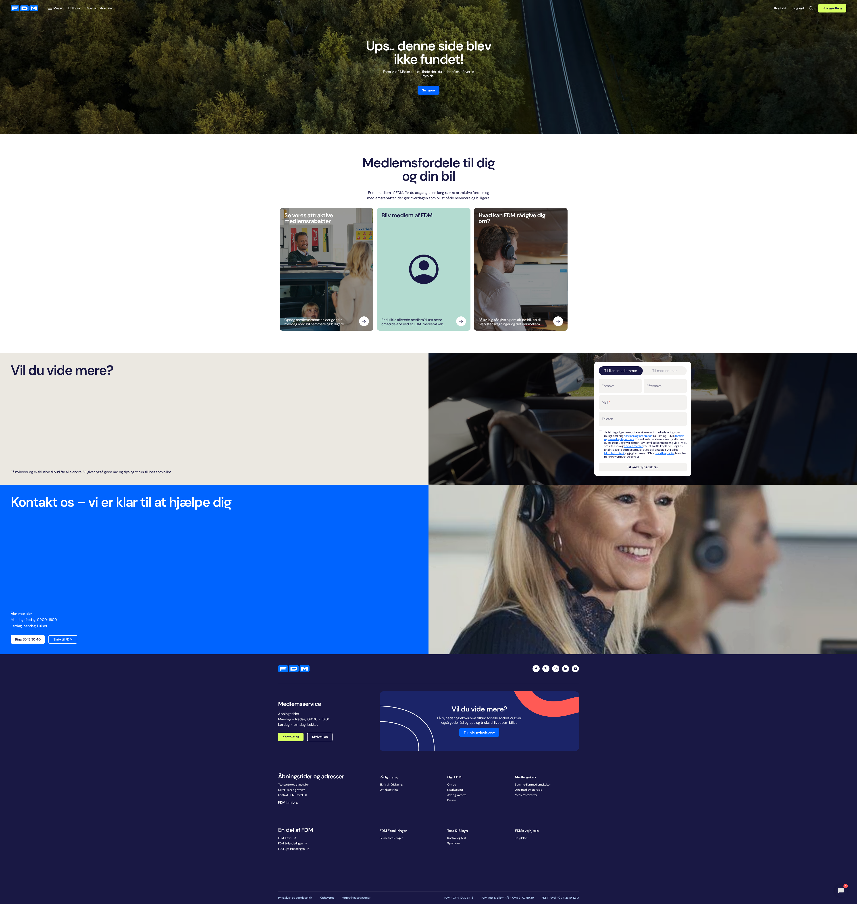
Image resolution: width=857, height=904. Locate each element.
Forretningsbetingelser (356, 898)
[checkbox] (600, 432)
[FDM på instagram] (555, 668)
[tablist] (642, 370)
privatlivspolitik (664, 453)
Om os (451, 784)
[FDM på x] (545, 668)
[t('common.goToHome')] (294, 668)
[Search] (811, 8)
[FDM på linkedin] (565, 668)
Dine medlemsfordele (528, 790)
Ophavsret (327, 898)
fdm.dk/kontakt (614, 453)
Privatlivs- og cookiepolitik (295, 898)
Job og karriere (456, 795)
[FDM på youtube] (575, 668)
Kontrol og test (456, 838)
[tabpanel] (642, 425)
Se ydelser (521, 838)
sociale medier (633, 446)
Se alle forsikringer (391, 838)
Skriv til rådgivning (391, 784)
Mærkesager (455, 790)
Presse (451, 800)
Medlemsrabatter (526, 795)
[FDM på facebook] (536, 668)
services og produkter (638, 436)
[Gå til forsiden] (24, 8)
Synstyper (453, 843)
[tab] (621, 370)
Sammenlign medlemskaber (533, 784)
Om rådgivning (389, 790)
